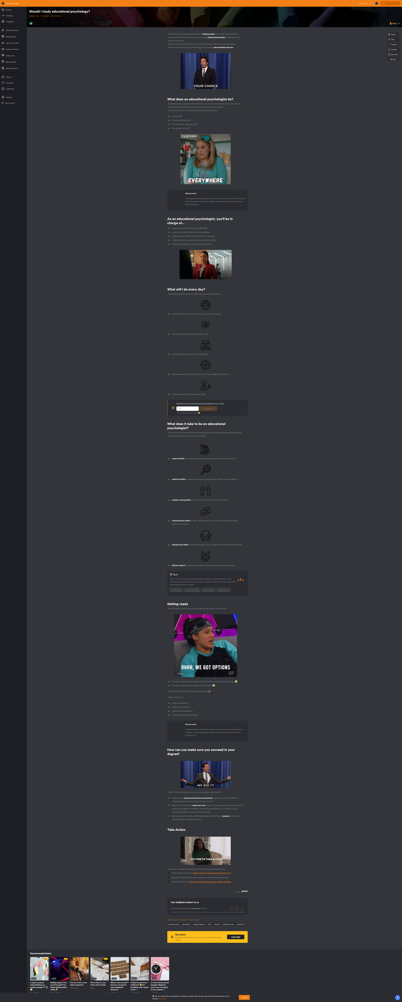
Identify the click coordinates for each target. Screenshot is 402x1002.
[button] (397, 997)
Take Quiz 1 (393, 59)
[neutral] (236, 908)
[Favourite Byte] (46, 978)
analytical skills (176, 590)
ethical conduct (224, 590)
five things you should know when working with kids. (210, 881)
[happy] (241, 908)
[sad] (231, 908)
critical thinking (208, 590)
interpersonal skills (192, 590)
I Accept (244, 997)
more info (162, 999)
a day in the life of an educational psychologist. (211, 873)
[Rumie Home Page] (3, 3)
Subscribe (208, 408)
